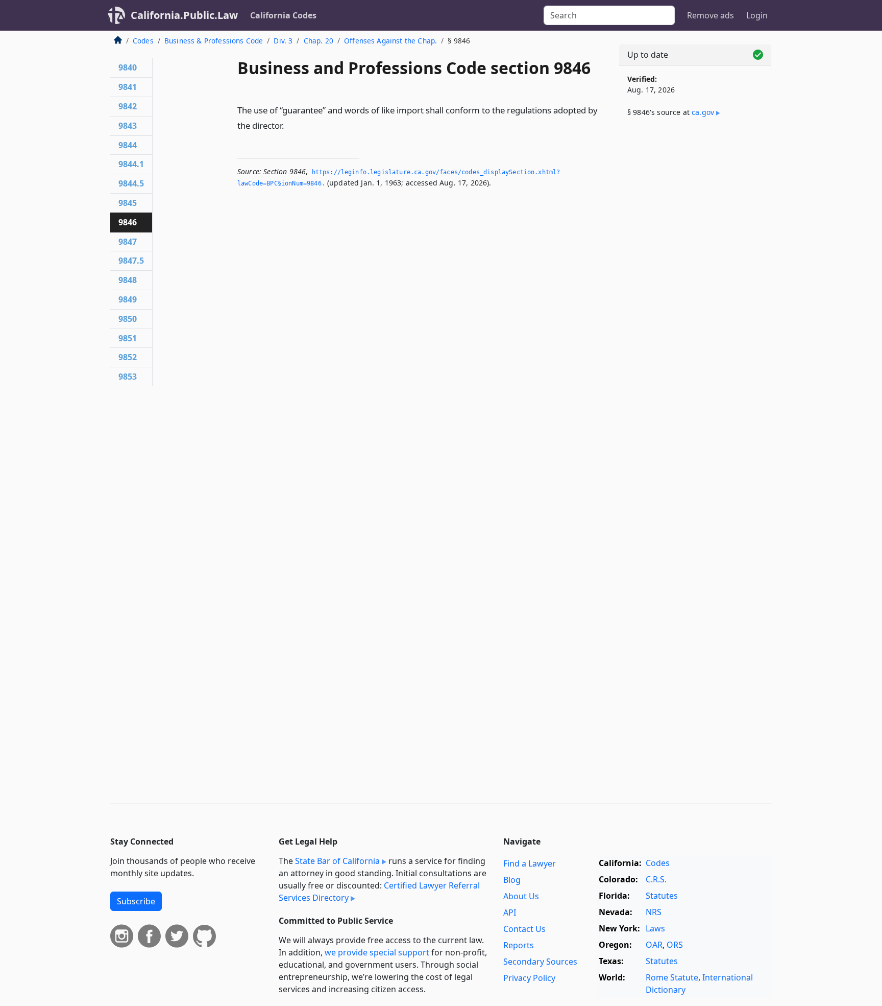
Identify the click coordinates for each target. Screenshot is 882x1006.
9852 (127, 357)
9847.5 (131, 260)
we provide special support (377, 952)
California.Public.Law (184, 15)
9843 (127, 125)
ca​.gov (703, 112)
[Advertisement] (695, 295)
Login (757, 15)
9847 (127, 241)
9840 (127, 67)
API (509, 912)
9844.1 (131, 164)
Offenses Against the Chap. (390, 40)
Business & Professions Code (213, 40)
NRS (654, 912)
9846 (127, 222)
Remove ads (710, 15)
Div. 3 (283, 40)
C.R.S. (656, 879)
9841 (127, 86)
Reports (518, 945)
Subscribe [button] (136, 901)
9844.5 (131, 183)
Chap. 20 (318, 40)
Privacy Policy (529, 978)
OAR (654, 944)
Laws (655, 928)
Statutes (662, 895)
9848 (127, 280)
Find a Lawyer (529, 863)
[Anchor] (290, 125)
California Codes (283, 15)
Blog (512, 879)
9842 (127, 106)
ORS (675, 944)
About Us (521, 896)
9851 (127, 338)
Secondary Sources (540, 961)
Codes (143, 40)
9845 (127, 202)
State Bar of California (337, 861)
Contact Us (524, 928)
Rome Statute (672, 977)
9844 (127, 145)
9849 (127, 299)
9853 (127, 376)
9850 (127, 318)
